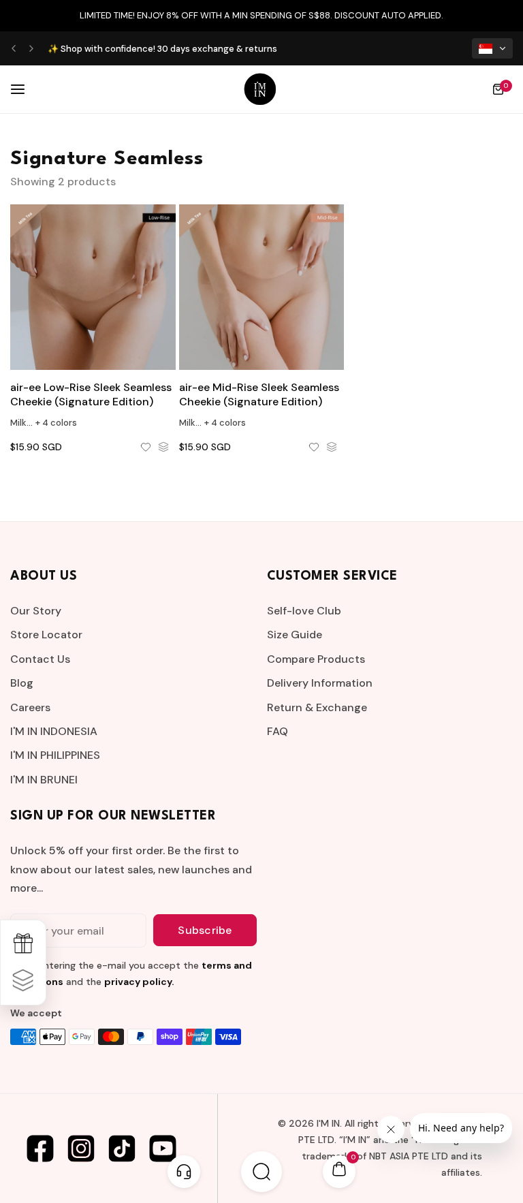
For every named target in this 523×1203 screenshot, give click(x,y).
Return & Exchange (317, 707)
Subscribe (205, 930)
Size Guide (294, 634)
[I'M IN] (260, 89)
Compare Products (316, 659)
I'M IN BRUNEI (44, 779)
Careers (30, 707)
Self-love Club (304, 611)
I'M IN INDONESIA (53, 731)
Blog (21, 683)
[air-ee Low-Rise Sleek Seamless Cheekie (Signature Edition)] (93, 287)
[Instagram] (81, 1148)
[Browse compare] (23, 981)
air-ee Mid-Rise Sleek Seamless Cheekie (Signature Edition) (259, 394)
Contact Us (40, 659)
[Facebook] (40, 1148)
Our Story (35, 611)
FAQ (277, 731)
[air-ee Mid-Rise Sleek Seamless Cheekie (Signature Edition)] (262, 287)
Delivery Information (320, 683)
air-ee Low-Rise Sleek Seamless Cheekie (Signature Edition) (91, 394)
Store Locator (46, 634)
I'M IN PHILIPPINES (55, 755)
